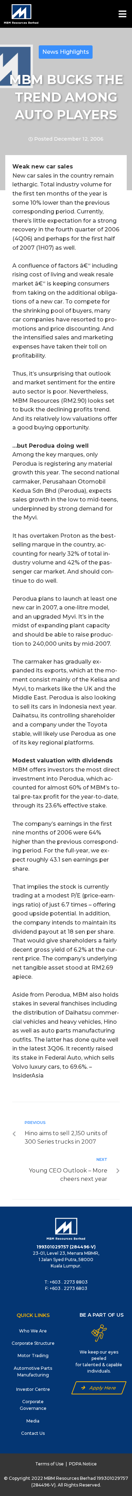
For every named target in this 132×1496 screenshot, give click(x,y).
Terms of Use (49, 1463)
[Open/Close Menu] (122, 14)
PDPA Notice (83, 1463)
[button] (99, 1387)
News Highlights (65, 52)
